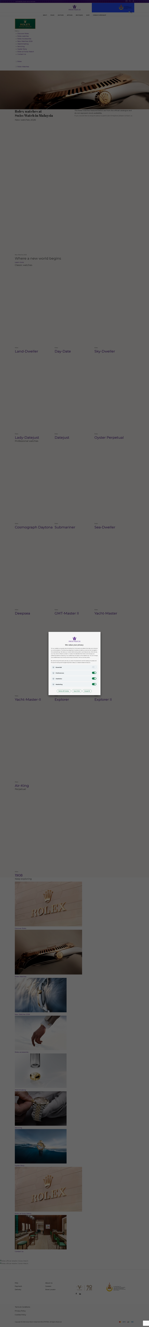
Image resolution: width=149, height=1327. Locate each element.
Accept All (87, 691)
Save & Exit (77, 691)
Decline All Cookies (64, 691)
